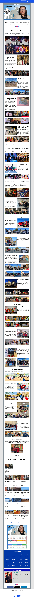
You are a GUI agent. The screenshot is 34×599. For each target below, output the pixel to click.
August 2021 (13, 565)
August (13, 556)
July (19, 556)
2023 (21, 554)
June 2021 (26, 565)
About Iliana (15, 572)
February (26, 557)
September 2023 (7, 556)
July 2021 (20, 565)
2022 (14, 559)
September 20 (7, 565)
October (26, 554)
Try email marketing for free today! (17, 597)
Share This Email (11, 586)
